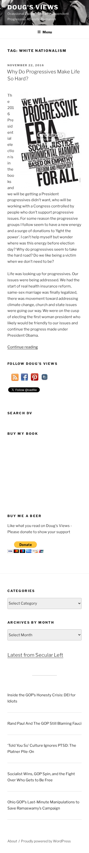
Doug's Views (33, 7)
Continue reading (22, 347)
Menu (47, 32)
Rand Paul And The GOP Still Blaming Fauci (44, 723)
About (12, 841)
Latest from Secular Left (35, 655)
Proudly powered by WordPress (46, 841)
